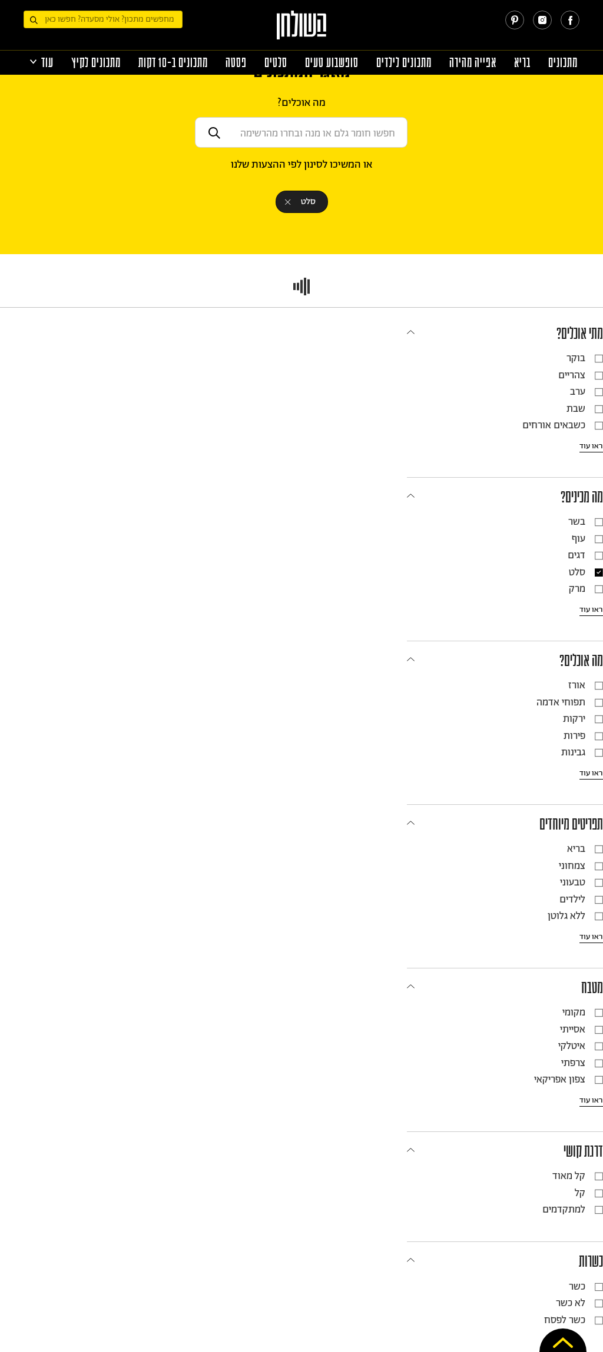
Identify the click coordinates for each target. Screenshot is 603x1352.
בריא (522, 62)
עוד (47, 62)
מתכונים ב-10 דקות (173, 62)
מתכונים (563, 62)
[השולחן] (302, 30)
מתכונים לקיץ (96, 62)
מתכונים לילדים (404, 62)
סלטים (275, 62)
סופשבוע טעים (332, 62)
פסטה (236, 62)
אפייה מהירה (472, 62)
